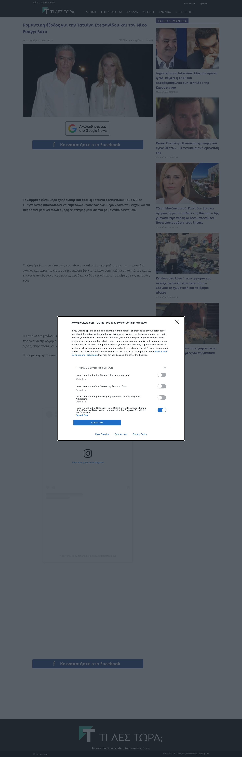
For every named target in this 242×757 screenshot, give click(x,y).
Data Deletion (102, 434)
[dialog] (121, 378)
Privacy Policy (140, 434)
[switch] (162, 375)
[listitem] (121, 367)
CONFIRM (97, 422)
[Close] (178, 323)
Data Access (121, 434)
